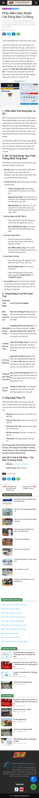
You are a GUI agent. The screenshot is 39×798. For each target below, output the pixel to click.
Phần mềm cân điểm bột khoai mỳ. (13, 617)
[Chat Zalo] (33, 779)
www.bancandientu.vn (21, 464)
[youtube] (22, 789)
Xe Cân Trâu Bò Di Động (21, 539)
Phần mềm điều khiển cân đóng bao (14, 629)
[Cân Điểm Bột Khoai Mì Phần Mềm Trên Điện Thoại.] (7, 502)
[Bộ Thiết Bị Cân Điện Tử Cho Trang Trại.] (7, 562)
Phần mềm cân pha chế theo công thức (11, 488)
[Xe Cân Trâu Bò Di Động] (7, 542)
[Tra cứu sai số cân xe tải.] (7, 552)
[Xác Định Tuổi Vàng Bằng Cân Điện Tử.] (7, 512)
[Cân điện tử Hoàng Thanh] (19, 755)
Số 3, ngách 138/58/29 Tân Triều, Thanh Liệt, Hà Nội (24, 765)
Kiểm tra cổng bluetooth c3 (10, 637)
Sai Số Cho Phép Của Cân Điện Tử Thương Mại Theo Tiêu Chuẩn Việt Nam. (24, 654)
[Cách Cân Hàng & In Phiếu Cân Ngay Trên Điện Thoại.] (7, 532)
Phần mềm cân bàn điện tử (10, 609)
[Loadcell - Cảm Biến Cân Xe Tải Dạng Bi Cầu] (7, 582)
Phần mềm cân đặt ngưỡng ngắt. (12, 621)
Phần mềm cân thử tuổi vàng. (11, 613)
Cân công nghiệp (7, 8)
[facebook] (16, 789)
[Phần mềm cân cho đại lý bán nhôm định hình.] (7, 522)
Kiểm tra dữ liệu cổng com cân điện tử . (15, 641)
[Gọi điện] (33, 787)
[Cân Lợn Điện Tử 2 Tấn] (7, 572)
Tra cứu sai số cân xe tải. (22, 549)
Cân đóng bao (15, 8)
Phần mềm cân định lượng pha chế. (13, 625)
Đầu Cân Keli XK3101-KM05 (22, 709)
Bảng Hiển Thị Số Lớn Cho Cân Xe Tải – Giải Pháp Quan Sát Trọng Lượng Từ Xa (25, 664)
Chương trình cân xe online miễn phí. (14, 605)
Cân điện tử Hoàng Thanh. (21, 796)
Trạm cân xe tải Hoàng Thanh (27, 487)
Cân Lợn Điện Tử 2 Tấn (21, 569)
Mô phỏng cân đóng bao (9, 633)
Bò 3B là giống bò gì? (20, 719)
